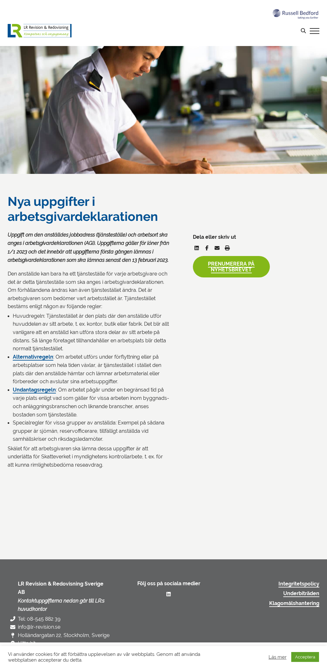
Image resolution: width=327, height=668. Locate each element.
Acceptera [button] (305, 657)
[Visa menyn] (314, 30)
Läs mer (277, 657)
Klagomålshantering (294, 603)
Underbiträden (301, 593)
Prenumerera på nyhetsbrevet (231, 267)
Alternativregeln (33, 357)
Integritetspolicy (298, 584)
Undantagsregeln (34, 390)
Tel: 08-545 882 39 (39, 619)
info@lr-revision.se (39, 627)
